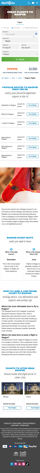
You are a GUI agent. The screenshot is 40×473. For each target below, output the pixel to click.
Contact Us (7, 423)
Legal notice (15, 425)
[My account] (33, 3)
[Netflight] (8, 3)
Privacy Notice (17, 423)
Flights (6, 78)
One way (6, 28)
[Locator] (36, 33)
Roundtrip (17, 28)
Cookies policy (24, 425)
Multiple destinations (31, 28)
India (20, 78)
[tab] (20, 22)
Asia (13, 78)
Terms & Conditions (29, 423)
